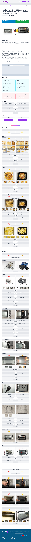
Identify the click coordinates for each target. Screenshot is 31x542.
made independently (10, 5)
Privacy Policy (13, 537)
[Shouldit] (5, 532)
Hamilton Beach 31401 (6, 20)
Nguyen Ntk (17, 17)
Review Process (4, 538)
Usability (23, 65)
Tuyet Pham (12, 17)
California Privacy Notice (15, 538)
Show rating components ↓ (15, 133)
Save (13, 15)
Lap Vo (8, 17)
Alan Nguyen (5, 17)
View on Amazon (8, 119)
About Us (3, 535)
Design (19, 65)
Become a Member (25, 1)
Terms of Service (13, 535)
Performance (15, 65)
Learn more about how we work (19, 533)
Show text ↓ (15, 191)
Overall (11, 65)
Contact (3, 537)
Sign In (20, 1)
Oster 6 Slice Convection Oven (21, 20)
